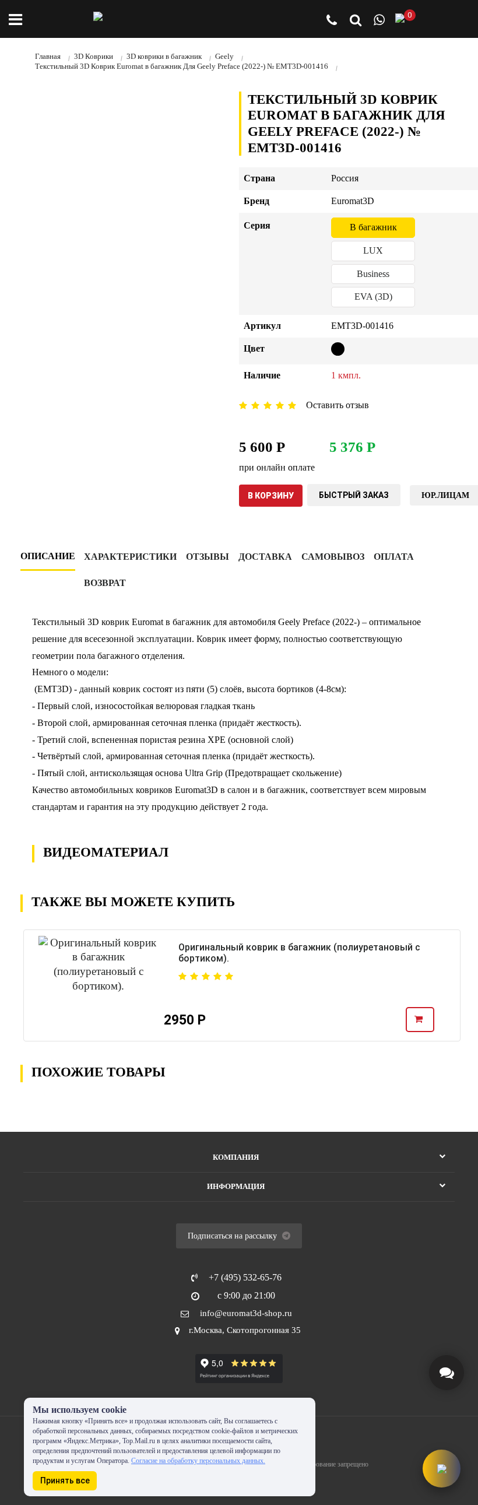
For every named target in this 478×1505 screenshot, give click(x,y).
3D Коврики (93, 56)
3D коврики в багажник (164, 56)
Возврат (105, 583)
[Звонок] (331, 21)
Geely (224, 56)
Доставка (265, 557)
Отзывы (207, 557)
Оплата (394, 557)
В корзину (271, 495)
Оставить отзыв (337, 405)
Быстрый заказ (354, 495)
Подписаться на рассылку (233, 1236)
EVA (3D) (373, 296)
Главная (48, 56)
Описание (47, 556)
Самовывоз (332, 557)
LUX (373, 250)
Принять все (65, 1480)
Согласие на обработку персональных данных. (198, 1461)
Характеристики (130, 557)
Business (373, 274)
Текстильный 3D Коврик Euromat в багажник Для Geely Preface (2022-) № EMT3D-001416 (181, 66)
